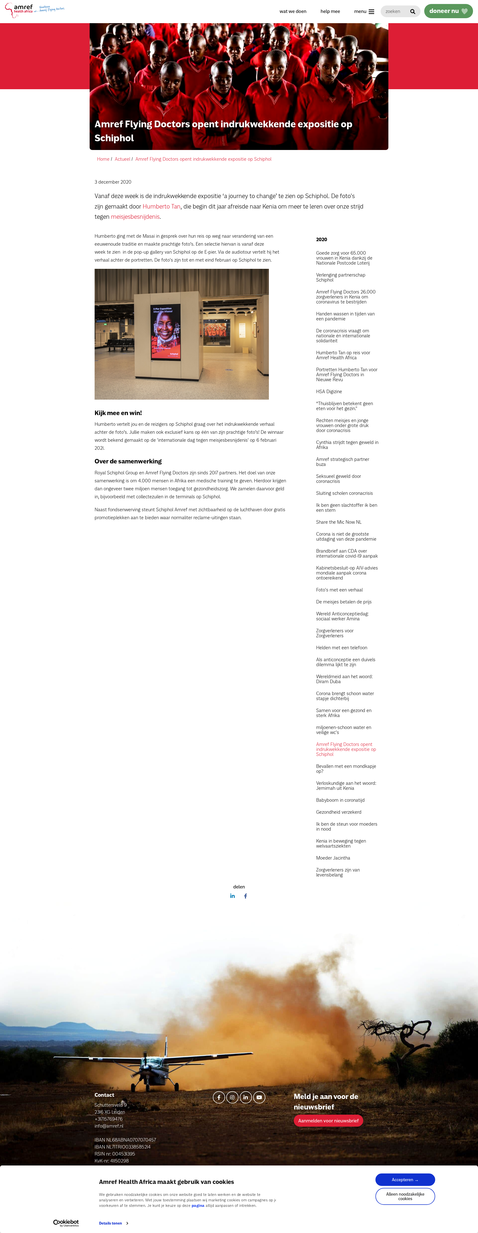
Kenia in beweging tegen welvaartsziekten (341, 843)
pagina (198, 1205)
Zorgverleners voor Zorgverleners (335, 633)
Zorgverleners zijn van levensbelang (338, 872)
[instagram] (232, 1097)
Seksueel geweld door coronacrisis (338, 478)
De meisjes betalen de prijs (344, 602)
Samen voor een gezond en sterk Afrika (343, 712)
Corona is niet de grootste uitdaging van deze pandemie (346, 536)
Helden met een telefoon (341, 648)
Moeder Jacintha (333, 858)
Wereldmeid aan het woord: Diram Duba (344, 678)
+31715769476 (108, 1119)
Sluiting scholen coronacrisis (344, 493)
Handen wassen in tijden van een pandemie (345, 316)
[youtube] (259, 1097)
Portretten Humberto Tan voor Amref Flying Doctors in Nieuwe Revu (346, 374)
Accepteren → (405, 1179)
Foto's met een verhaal (339, 590)
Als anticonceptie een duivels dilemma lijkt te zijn (345, 661)
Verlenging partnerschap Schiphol (340, 277)
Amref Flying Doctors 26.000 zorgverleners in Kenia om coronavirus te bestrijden (346, 297)
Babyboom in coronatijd (340, 800)
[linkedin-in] (246, 1097)
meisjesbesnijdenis (135, 216)
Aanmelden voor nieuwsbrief (328, 1121)
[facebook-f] (219, 1097)
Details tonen (110, 1223)
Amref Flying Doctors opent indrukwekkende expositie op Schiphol (346, 749)
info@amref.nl (109, 1126)
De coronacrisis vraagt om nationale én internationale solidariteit (343, 336)
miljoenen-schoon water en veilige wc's (343, 729)
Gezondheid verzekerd (338, 812)
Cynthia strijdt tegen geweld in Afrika (347, 444)
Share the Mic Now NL (339, 522)
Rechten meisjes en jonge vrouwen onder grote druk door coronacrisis (342, 425)
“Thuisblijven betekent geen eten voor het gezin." (344, 405)
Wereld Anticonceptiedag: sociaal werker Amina (342, 616)
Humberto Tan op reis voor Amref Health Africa (343, 355)
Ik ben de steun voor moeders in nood (346, 826)
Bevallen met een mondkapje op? (346, 768)
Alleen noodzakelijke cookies (405, 1196)
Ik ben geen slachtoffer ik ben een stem (346, 507)
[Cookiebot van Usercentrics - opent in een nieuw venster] (66, 1223)
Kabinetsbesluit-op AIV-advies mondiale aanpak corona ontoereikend (347, 573)
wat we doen (293, 11)
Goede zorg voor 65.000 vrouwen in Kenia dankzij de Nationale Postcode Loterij (344, 258)
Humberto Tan (161, 206)
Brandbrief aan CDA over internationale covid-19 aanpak (347, 553)
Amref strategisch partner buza (342, 461)
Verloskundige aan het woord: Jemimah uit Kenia (346, 785)
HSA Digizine (329, 391)
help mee (330, 11)
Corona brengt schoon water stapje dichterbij (345, 695)
